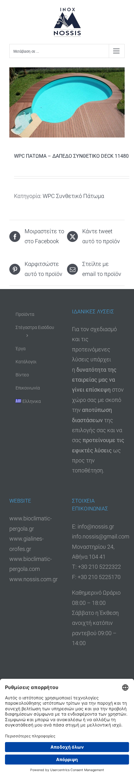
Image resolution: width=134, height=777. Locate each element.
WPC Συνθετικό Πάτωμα (73, 196)
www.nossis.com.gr (33, 579)
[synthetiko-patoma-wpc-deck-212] (67, 102)
